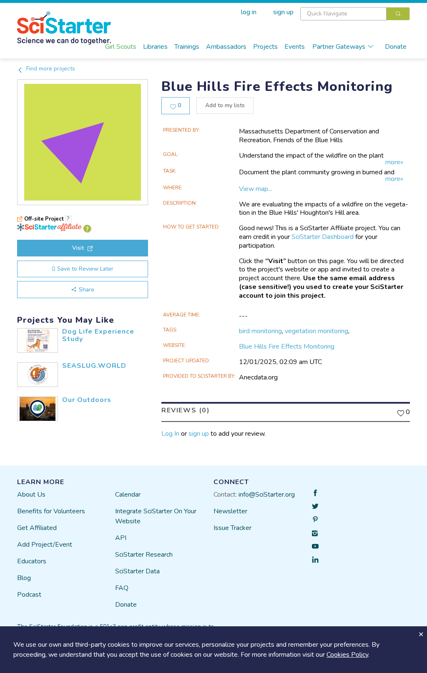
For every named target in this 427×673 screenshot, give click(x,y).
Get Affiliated (37, 527)
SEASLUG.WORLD (94, 365)
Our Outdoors (86, 399)
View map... (255, 188)
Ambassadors (226, 46)
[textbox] (343, 13)
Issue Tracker (232, 527)
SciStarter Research (144, 554)
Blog (24, 578)
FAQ (121, 588)
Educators (31, 561)
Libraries (155, 46)
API (120, 537)
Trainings (186, 46)
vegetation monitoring (316, 331)
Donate (396, 46)
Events (294, 46)
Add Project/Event (44, 544)
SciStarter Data (137, 571)
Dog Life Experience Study (98, 335)
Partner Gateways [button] (338, 46)
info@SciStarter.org (267, 494)
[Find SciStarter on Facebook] (315, 493)
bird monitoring (260, 331)
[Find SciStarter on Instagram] (315, 533)
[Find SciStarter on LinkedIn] (315, 559)
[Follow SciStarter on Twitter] (315, 506)
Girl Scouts (120, 46)
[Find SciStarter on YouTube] (315, 546)
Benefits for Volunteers (51, 511)
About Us (31, 494)
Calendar (128, 494)
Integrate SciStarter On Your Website (155, 516)
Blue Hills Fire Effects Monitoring (286, 346)
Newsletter (230, 511)
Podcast (29, 594)
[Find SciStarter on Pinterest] (315, 519)
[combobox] (355, 13)
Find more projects (50, 69)
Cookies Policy (347, 654)
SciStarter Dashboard (322, 236)
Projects (265, 46)
